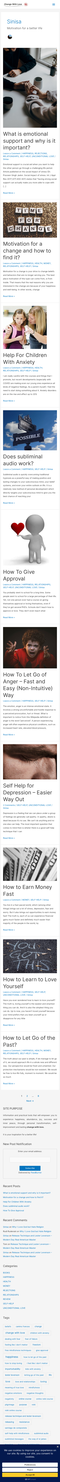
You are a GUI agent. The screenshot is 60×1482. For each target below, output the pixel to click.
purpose (23, 1404)
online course (25, 1399)
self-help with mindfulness (17, 1433)
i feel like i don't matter (37, 1363)
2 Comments (9, 805)
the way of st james (37, 1439)
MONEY (47, 263)
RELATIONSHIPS (11, 156)
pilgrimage (9, 1404)
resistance (24, 1422)
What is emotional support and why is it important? (29, 141)
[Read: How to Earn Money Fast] (30, 864)
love (7, 1381)
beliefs (8, 1326)
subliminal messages (14, 1439)
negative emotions (13, 1393)
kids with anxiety (33, 1369)
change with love (15, 1332)
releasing (9, 1422)
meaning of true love (14, 1387)
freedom (37, 1345)
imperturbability (12, 1369)
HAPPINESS (27, 153)
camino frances (23, 1326)
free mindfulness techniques (18, 1350)
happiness (12, 1356)
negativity (9, 1399)
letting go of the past (34, 1375)
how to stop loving (13, 1363)
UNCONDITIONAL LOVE (43, 156)
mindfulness (34, 1387)
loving (43, 1381)
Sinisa (6, 1227)
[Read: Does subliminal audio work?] (30, 430)
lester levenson (12, 1375)
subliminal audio (41, 1433)
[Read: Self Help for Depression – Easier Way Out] (30, 761)
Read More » (9, 193)
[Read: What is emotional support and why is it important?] (30, 87)
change (38, 1326)
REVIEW (6, 1299)
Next (30, 1101)
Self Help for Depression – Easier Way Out (27, 792)
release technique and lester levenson (23, 1416)
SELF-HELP (25, 156)
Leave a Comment (11, 153)
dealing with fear (12, 1339)
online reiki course (44, 1399)
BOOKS (6, 1273)
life (50, 1375)
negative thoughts (35, 1393)
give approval (42, 1350)
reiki (34, 1404)
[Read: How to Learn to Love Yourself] (30, 956)
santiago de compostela (16, 1428)
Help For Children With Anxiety (17, 1202)
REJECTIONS (41, 153)
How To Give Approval (13, 1210)
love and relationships (25, 1381)
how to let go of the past (35, 1357)
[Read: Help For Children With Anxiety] (25, 327)
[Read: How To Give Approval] (30, 539)
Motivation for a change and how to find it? (27, 251)
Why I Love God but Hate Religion (28, 1227)
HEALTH (38, 263)
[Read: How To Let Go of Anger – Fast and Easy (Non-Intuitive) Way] (30, 647)
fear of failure (31, 1339)
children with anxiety (39, 1333)
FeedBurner (36, 1172)
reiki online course (13, 1410)
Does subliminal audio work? (16, 1206)
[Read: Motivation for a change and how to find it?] (30, 220)
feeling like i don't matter (16, 1345)
